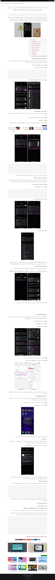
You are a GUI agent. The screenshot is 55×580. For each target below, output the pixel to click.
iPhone (45, 536)
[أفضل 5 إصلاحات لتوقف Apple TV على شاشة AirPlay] (32, 559)
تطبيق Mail (28, 536)
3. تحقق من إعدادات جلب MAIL (36, 45)
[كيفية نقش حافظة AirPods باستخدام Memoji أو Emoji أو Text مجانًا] (12, 567)
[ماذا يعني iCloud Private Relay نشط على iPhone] (22, 559)
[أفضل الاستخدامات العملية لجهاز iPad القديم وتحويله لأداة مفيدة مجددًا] (45, 128)
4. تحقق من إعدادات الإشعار (35, 47)
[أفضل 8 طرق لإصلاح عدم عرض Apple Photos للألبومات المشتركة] (12, 559)
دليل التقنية (33, 7)
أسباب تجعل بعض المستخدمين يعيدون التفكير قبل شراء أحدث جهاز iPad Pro (11, 129)
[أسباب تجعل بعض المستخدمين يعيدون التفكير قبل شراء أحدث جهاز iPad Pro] (18, 128)
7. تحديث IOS (33, 52)
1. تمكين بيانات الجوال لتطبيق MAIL (36, 41)
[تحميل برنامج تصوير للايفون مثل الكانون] (32, 568)
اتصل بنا (3, 3)
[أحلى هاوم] (49, 3)
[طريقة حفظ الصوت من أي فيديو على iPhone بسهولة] (31, 128)
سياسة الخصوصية (7, 3)
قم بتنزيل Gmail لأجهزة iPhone (42, 505)
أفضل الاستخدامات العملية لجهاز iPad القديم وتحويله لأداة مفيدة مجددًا (38, 129)
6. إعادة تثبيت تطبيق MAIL (35, 50)
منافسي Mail (18, 483)
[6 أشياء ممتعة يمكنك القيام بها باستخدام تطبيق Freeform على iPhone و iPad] (22, 567)
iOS (30, 7)
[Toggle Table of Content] (45, 39)
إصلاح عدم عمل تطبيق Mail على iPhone (37, 536)
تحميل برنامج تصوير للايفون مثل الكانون (33, 571)
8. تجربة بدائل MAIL (34, 54)
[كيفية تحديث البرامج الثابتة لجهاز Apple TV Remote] (42, 567)
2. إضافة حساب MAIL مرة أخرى (36, 43)
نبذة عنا (11, 3)
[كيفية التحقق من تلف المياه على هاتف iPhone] (42, 559)
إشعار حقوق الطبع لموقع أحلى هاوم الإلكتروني (18, 3)
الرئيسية (35, 7)
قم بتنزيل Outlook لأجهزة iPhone (42, 503)
